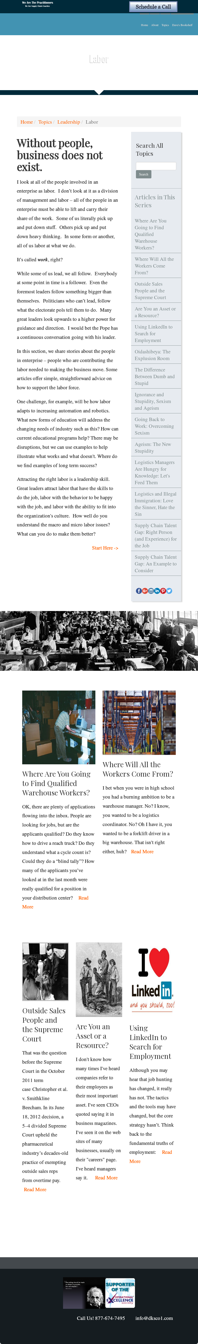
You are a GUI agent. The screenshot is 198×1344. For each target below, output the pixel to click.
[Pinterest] (163, 591)
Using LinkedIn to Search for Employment (154, 333)
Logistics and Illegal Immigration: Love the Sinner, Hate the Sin (156, 503)
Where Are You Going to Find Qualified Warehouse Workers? (151, 234)
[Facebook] (139, 591)
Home (144, 25)
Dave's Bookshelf (182, 25)
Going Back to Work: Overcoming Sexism (154, 426)
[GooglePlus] (145, 591)
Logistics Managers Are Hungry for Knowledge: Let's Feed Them (155, 472)
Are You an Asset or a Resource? (155, 312)
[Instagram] (151, 591)
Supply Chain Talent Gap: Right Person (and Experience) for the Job (156, 535)
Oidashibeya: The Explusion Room (152, 355)
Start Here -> (105, 547)
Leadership (68, 121)
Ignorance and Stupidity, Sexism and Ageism (153, 401)
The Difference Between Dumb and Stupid (155, 376)
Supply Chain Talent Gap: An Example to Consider (156, 563)
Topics (165, 25)
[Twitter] (169, 591)
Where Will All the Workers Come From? (154, 265)
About (154, 25)
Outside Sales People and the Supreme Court (150, 290)
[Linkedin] (157, 591)
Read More (142, 851)
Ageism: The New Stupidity (153, 447)
